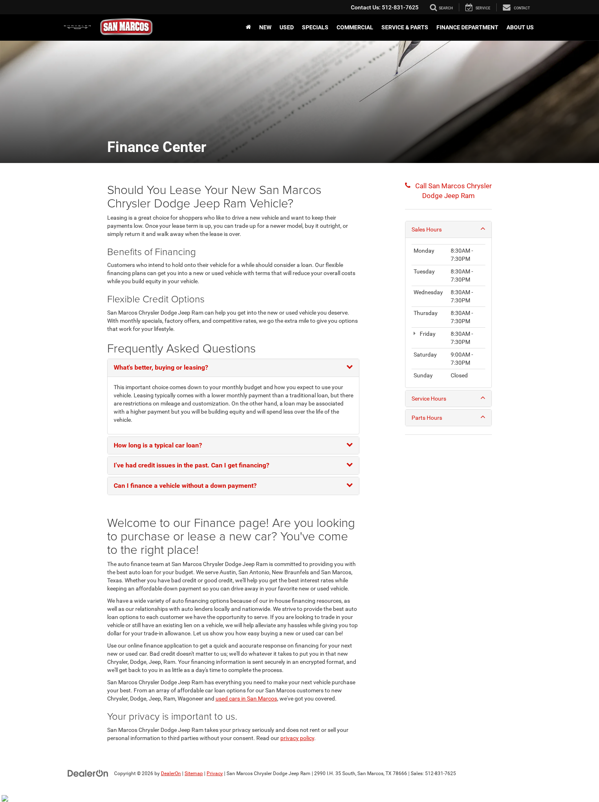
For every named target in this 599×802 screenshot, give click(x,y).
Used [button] (287, 27)
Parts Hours (427, 417)
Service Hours (429, 398)
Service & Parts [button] (404, 27)
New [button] (265, 27)
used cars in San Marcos (246, 698)
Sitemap (194, 773)
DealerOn (171, 773)
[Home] (248, 27)
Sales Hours (427, 229)
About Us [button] (520, 27)
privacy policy (297, 738)
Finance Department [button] (467, 27)
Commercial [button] (355, 27)
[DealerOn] (88, 773)
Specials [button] (315, 27)
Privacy (215, 773)
